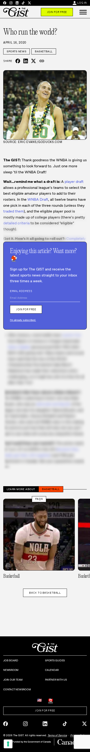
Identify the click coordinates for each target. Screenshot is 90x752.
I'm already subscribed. (23, 320)
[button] (83, 12)
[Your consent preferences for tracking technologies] (8, 743)
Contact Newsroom (17, 689)
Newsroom (10, 670)
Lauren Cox (71, 335)
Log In (82, 2)
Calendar (52, 670)
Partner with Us (56, 679)
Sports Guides (55, 660)
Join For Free (57, 12)
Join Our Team (13, 679)
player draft (74, 181)
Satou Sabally (19, 347)
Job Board (10, 660)
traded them (13, 211)
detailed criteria (16, 223)
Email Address (21, 291)
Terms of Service (57, 735)
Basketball (44, 51)
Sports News (16, 51)
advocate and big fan (53, 404)
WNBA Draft (37, 199)
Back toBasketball (45, 592)
